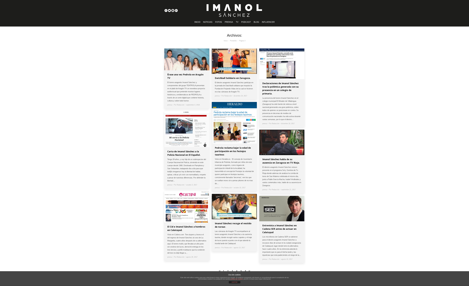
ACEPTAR (234, 282)
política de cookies (237, 279)
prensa (169, 105)
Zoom (183, 59)
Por (179, 105)
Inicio (226, 41)
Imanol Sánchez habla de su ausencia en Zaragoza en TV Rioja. (281, 161)
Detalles (190, 59)
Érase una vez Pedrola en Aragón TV (185, 76)
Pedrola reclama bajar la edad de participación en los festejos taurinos (233, 151)
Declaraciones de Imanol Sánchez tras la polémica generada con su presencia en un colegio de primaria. (280, 88)
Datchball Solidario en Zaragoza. (232, 78)
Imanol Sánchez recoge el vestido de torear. (233, 225)
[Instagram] (172, 10)
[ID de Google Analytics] (176, 10)
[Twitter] (169, 10)
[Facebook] (166, 10)
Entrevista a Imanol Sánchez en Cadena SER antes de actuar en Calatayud (279, 229)
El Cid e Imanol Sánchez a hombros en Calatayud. (186, 228)
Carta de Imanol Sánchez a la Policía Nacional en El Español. (183, 153)
